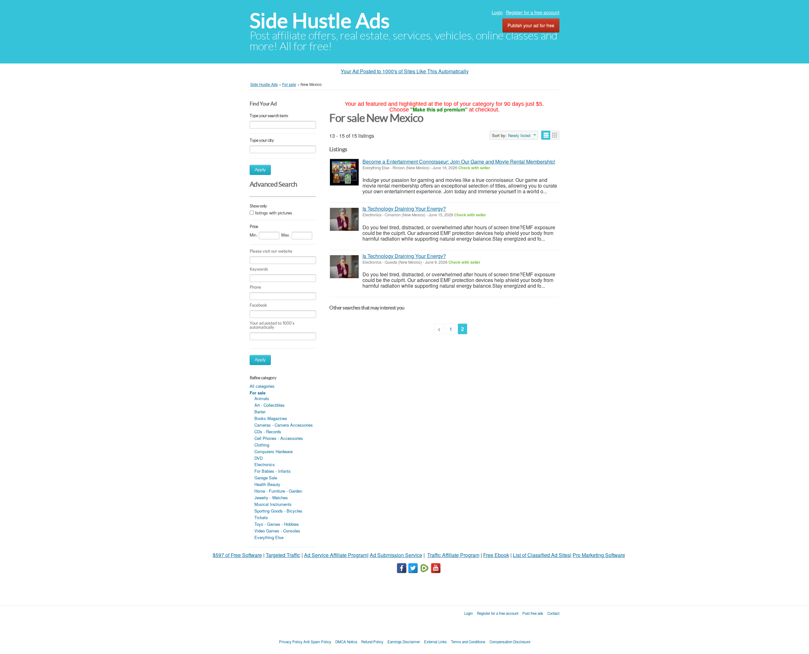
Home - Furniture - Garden (278, 491)
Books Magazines (270, 418)
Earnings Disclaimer (403, 641)
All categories (262, 386)
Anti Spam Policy (317, 641)
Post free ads (532, 613)
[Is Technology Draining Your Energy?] (344, 219)
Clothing (261, 445)
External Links (435, 641)
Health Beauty (267, 484)
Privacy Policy (290, 641)
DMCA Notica (346, 641)
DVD (258, 458)
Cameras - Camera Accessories (283, 425)
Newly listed (519, 135)
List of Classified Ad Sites (541, 555)
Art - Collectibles (269, 405)
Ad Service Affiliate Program (335, 555)
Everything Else (268, 537)
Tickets (261, 517)
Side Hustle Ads (320, 20)
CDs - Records (267, 432)
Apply (260, 169)
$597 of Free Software (237, 555)
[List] (545, 135)
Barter (259, 412)
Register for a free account (532, 12)
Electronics (264, 464)
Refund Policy (372, 641)
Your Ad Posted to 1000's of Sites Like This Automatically (405, 71)
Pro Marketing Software (599, 555)
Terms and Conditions (468, 641)
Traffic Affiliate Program (453, 555)
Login (497, 12)
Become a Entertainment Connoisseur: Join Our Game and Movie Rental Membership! (458, 161)
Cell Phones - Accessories (278, 438)
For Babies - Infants (272, 471)
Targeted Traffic (283, 555)
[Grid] (554, 135)
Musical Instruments (273, 504)
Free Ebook (496, 555)
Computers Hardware (273, 451)
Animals (261, 398)
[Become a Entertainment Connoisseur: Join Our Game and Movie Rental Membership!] (344, 172)
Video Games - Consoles (277, 531)
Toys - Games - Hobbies (276, 524)
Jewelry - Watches (271, 498)
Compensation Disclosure (510, 641)
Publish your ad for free (531, 25)
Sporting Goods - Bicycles (278, 511)
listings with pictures (273, 213)
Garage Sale (265, 478)
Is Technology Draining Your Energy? (404, 208)
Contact (553, 613)
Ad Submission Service (396, 555)
